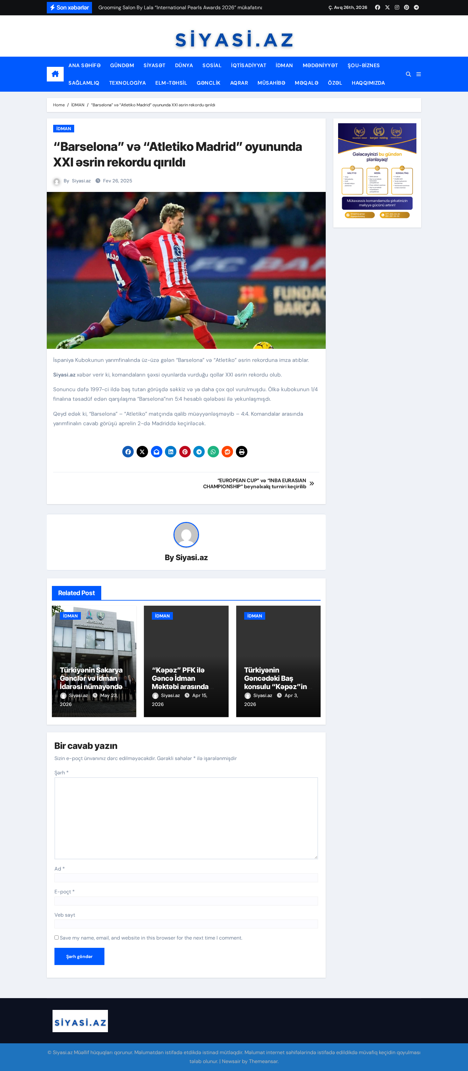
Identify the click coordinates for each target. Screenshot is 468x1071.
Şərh (61, 772)
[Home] (55, 74)
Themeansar (263, 1061)
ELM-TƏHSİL (171, 83)
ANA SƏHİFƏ (84, 65)
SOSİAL (212, 65)
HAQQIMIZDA (368, 83)
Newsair (231, 1061)
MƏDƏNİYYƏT (320, 65)
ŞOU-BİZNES (364, 65)
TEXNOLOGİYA (127, 83)
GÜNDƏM (122, 65)
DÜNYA (184, 65)
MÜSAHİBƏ (271, 83)
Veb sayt (64, 915)
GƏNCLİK (209, 83)
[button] (418, 74)
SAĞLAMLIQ (84, 83)
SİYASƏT (155, 65)
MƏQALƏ (306, 83)
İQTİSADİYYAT (248, 65)
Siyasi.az (81, 181)
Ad (59, 868)
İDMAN (284, 65)
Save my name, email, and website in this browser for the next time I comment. (151, 937)
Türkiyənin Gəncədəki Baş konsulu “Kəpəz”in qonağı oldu (275, 682)
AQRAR (239, 83)
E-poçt (64, 891)
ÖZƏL (335, 83)
